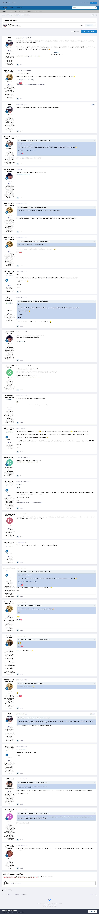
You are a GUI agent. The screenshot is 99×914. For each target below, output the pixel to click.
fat (36, 460)
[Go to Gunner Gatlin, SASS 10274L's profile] (9, 77)
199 (10, 528)
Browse (5, 7)
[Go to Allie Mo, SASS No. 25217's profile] (9, 278)
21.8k (10, 285)
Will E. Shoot (9, 779)
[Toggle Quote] (18, 140)
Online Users (30, 11)
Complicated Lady (9, 810)
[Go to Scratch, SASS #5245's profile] (9, 372)
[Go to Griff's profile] (5, 25)
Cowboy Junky (9, 457)
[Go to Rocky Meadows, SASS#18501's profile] (9, 306)
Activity (11, 7)
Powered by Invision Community (49, 906)
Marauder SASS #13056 (9, 170)
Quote (21, 64)
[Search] (95, 7)
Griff (10, 24)
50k (10, 650)
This (47, 277)
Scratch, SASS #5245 (9, 366)
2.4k (10, 861)
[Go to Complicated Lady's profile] (9, 816)
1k (10, 580)
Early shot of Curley (21, 749)
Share (82, 25)
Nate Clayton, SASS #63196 (9, 396)
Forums (4, 11)
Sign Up (93, 2)
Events (10, 11)
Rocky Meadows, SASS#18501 (9, 299)
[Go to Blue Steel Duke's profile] (9, 573)
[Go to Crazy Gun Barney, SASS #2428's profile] (9, 853)
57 (10, 380)
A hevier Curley (20, 484)
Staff (23, 11)
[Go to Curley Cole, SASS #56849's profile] (9, 488)
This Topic (90, 7)
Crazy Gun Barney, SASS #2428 (9, 847)
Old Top (18, 487)
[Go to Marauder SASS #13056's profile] (9, 176)
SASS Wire (18, 26)
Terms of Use (21, 912)
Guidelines (17, 11)
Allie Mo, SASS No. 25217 (9, 272)
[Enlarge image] (49, 49)
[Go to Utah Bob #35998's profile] (9, 642)
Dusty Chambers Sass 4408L (9, 514)
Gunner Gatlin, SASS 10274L (9, 71)
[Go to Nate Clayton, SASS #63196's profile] (9, 402)
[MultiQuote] (18, 65)
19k (10, 84)
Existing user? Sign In (82, 3)
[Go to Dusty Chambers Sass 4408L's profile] (9, 520)
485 (10, 313)
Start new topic (75, 31)
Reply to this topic (89, 31)
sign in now (37, 876)
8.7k (10, 50)
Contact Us (54, 903)
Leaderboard (39, 11)
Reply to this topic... (16, 883)
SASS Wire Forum (9, 3)
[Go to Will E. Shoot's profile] (9, 784)
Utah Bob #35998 (9, 636)
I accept (93, 911)
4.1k (10, 151)
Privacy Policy (46, 903)
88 (10, 409)
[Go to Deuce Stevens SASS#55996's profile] (9, 143)
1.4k (10, 495)
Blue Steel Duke (9, 568)
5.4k (10, 183)
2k (10, 824)
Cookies (60, 903)
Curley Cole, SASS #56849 (9, 482)
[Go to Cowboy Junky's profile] (9, 462)
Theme (39, 903)
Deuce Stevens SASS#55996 (9, 137)
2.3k (10, 470)
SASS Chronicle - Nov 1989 (23, 174)
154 (10, 791)
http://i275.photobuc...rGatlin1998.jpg (26, 79)
